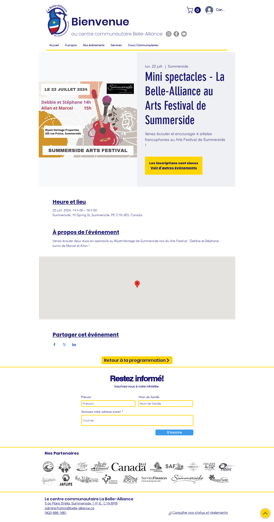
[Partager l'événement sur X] (64, 344)
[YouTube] (184, 34)
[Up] (265, 513)
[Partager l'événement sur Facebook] (54, 344)
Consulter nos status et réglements (200, 513)
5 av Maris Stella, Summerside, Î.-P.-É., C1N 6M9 (81, 503)
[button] (194, 10)
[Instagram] (169, 34)
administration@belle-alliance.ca (69, 508)
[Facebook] (176, 34)
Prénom (86, 396)
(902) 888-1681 (56, 513)
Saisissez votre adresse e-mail (101, 411)
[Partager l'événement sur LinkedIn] (74, 344)
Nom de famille (149, 396)
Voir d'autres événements (174, 168)
